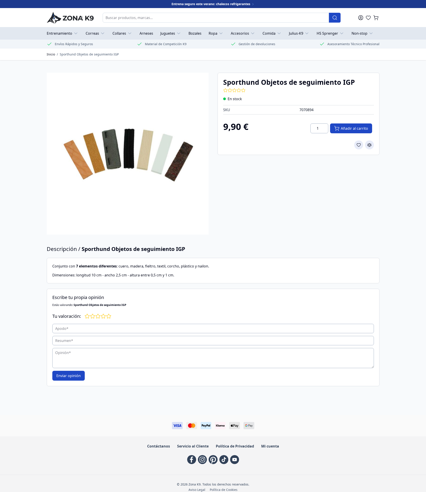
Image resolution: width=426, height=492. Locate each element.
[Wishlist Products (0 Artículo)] (368, 17)
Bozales (195, 33)
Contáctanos (158, 446)
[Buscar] (335, 18)
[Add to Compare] (369, 144)
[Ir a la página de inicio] (70, 17)
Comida (269, 33)
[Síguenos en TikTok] (223, 459)
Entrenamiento (59, 33)
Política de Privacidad (235, 446)
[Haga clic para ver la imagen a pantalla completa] (128, 154)
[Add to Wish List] (358, 144)
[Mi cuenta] (360, 17)
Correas (92, 33)
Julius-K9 (296, 33)
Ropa (213, 33)
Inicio (51, 54)
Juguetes (167, 33)
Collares (119, 33)
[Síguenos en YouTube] (234, 459)
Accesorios (240, 33)
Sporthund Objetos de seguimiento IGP (89, 54)
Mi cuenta (270, 446)
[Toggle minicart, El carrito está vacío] (375, 17)
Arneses (146, 33)
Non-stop (359, 33)
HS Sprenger (327, 33)
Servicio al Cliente (193, 446)
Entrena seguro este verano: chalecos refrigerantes (211, 4)
